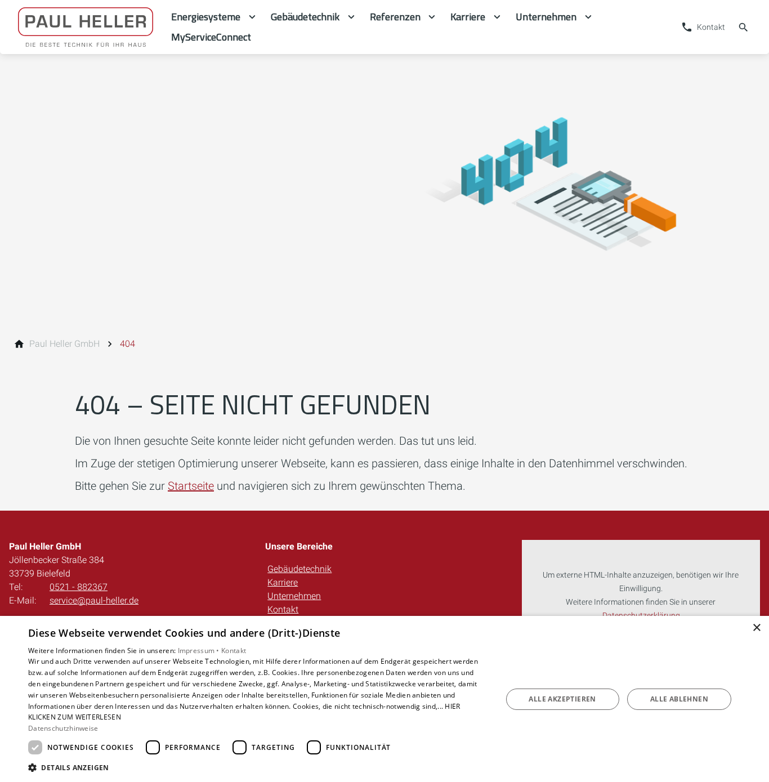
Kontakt (282, 609)
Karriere (282, 582)
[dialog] (384, 699)
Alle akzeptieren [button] (562, 699)
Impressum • (200, 650)
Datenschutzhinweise (63, 728)
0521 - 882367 (79, 587)
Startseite (191, 486)
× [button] (756, 628)
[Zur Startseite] (85, 27)
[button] (258, 767)
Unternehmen (294, 596)
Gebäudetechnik (299, 569)
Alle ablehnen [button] (679, 699)
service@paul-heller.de (94, 600)
